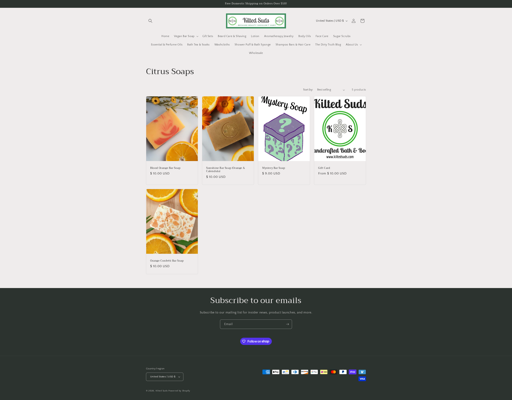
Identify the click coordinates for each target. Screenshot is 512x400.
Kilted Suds (162, 391)
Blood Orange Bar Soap (165, 168)
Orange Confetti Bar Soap (167, 261)
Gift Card (324, 168)
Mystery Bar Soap (273, 168)
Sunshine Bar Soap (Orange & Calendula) (225, 169)
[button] (150, 20)
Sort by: (308, 89)
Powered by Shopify (179, 391)
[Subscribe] (287, 324)
